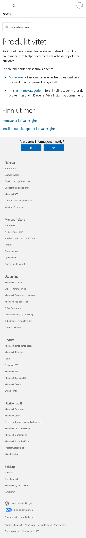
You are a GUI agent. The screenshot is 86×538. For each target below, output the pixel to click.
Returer (8, 244)
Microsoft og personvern (16, 485)
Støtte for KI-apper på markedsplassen (23, 421)
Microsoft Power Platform (17, 441)
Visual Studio (11, 454)
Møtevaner (16, 77)
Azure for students (14, 327)
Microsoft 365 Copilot (15, 377)
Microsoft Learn (12, 415)
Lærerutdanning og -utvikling (19, 314)
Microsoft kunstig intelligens (18, 345)
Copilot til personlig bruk (17, 187)
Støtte (7, 14)
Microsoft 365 (11, 194)
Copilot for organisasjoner (17, 181)
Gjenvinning (10, 257)
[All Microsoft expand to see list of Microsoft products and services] (5, 5)
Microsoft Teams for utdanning (20, 295)
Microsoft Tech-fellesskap (17, 428)
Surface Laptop (12, 174)
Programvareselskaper (15, 447)
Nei (53, 148)
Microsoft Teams (13, 384)
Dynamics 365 (11, 364)
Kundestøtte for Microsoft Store (20, 238)
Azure (7, 358)
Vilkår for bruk (45, 524)
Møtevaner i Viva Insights (19, 120)
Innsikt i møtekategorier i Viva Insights (28, 128)
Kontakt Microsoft (13, 524)
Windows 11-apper (14, 206)
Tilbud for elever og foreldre (18, 320)
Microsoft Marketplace (16, 434)
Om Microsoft (11, 478)
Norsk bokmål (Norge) (21, 503)
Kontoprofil (10, 225)
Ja (31, 148)
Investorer (10, 491)
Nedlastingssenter (14, 231)
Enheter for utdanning (15, 288)
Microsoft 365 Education (16, 301)
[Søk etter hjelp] (14, 5)
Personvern (30, 524)
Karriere (9, 472)
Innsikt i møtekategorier (25, 90)
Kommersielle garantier (16, 263)
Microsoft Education (14, 282)
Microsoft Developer (15, 409)
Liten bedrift (11, 390)
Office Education (13, 308)
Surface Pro (10, 168)
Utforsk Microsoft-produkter (18, 200)
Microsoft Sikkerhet (14, 352)
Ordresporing (11, 251)
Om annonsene (12, 531)
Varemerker (60, 524)
